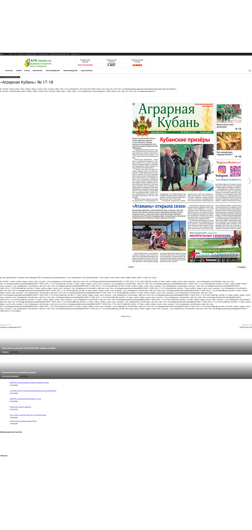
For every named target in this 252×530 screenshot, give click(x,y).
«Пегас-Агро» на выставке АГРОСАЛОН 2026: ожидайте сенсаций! (29, 348)
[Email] (122, 319)
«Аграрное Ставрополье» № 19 (10, 327)
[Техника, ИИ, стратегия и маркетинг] (4, 411)
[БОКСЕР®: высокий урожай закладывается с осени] (4, 403)
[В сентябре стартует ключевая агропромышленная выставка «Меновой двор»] (4, 395)
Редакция (5, 352)
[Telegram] (108, 319)
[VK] (115, 319)
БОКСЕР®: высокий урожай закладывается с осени (25, 399)
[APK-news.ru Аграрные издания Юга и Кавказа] (38, 62)
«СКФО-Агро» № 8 (245, 327)
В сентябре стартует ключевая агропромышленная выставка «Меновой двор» (33, 391)
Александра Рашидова (10, 376)
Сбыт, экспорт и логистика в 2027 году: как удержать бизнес (28, 415)
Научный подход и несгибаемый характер (19, 372)
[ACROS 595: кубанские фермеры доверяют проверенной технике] (4, 387)
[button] (249, 70)
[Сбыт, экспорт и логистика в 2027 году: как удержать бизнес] (4, 419)
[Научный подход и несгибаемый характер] (17, 378)
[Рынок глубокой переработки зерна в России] (4, 425)
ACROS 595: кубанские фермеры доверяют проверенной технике (29, 382)
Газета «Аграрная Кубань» (7, 77)
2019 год (17, 77)
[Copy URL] (129, 319)
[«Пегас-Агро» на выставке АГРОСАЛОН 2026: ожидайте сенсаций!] (17, 354)
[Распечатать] (136, 319)
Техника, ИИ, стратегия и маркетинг (20, 407)
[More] (143, 319)
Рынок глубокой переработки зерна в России (23, 421)
